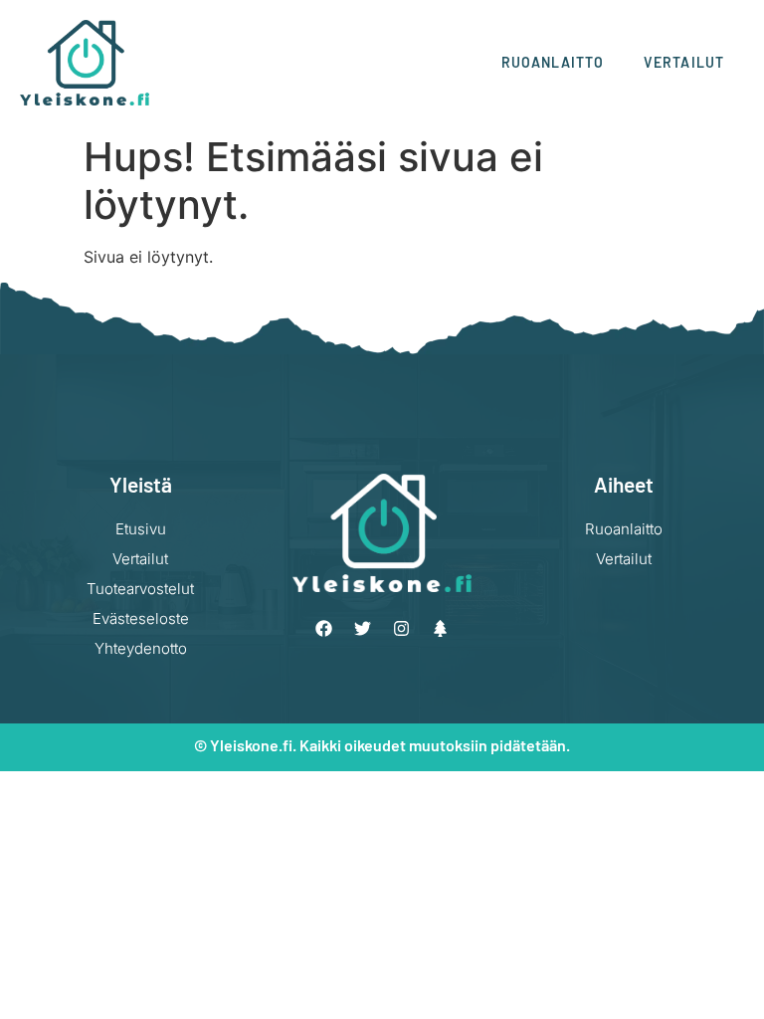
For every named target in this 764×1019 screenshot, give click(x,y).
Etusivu (140, 528)
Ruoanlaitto (552, 62)
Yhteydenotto (141, 648)
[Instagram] (402, 629)
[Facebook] (324, 629)
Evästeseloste (141, 618)
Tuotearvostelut (140, 588)
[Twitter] (363, 629)
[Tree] (441, 629)
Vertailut (684, 62)
